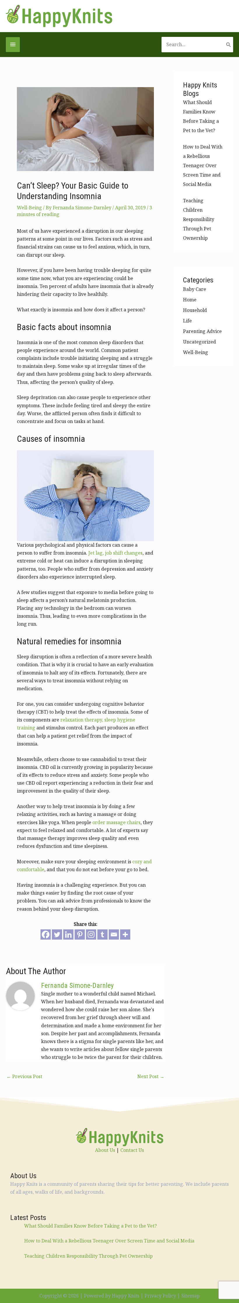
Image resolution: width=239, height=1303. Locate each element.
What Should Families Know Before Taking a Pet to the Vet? (90, 1226)
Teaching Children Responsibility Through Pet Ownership (198, 219)
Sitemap (190, 1295)
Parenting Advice (202, 331)
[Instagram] (91, 934)
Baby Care (194, 289)
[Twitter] (57, 934)
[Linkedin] (68, 934)
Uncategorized (199, 342)
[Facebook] (46, 934)
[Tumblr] (102, 934)
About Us (105, 1150)
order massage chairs (116, 822)
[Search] (228, 44)
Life (187, 320)
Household (195, 310)
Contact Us (132, 1150)
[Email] (114, 934)
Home (189, 299)
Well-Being (29, 207)
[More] (125, 934)
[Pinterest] (80, 934)
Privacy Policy (160, 1295)
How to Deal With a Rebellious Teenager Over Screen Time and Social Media (202, 165)
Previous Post (24, 1076)
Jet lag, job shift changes (115, 553)
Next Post (150, 1076)
